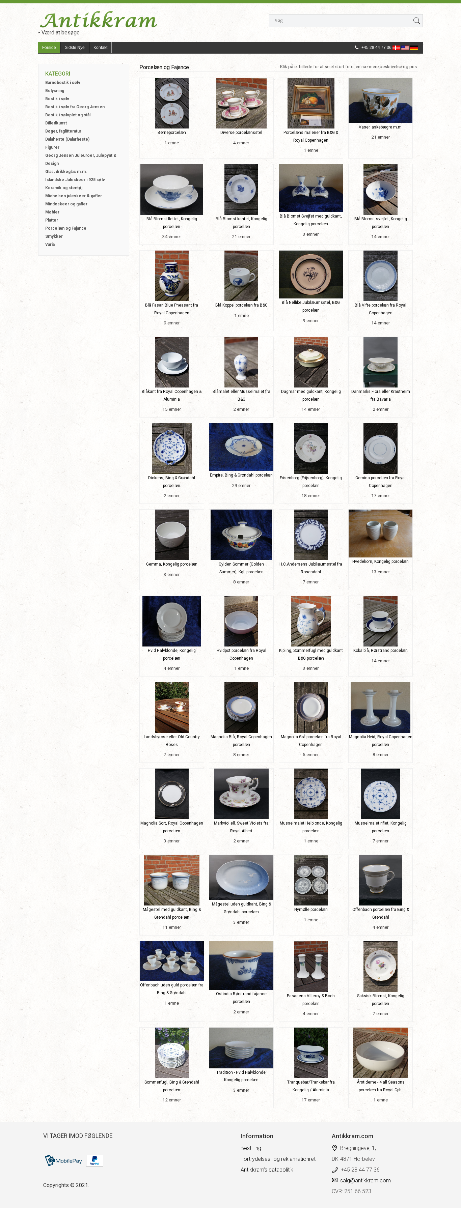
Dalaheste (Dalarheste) (67, 139)
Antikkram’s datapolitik (267, 1170)
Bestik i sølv (57, 98)
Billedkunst (56, 123)
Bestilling (251, 1148)
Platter (51, 220)
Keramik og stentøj (63, 187)
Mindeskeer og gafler (66, 204)
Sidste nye (75, 47)
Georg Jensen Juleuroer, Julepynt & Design (80, 159)
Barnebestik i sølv (62, 82)
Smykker (54, 236)
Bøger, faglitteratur (63, 131)
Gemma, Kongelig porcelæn (171, 564)
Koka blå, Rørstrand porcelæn (380, 650)
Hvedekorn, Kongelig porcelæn (380, 561)
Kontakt (100, 47)
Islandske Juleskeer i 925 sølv (75, 179)
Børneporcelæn (172, 132)
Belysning (54, 90)
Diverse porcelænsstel (241, 132)
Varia (50, 244)
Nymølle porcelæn (311, 909)
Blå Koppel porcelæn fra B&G (241, 305)
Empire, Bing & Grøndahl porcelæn (241, 475)
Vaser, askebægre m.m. (381, 127)
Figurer (52, 147)
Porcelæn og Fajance (65, 228)
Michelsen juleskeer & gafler (73, 196)
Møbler (52, 212)
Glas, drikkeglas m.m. (66, 171)
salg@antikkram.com (365, 1180)
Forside (49, 47)
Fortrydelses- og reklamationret (278, 1159)
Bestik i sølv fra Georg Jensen (75, 107)
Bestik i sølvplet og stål (67, 115)
